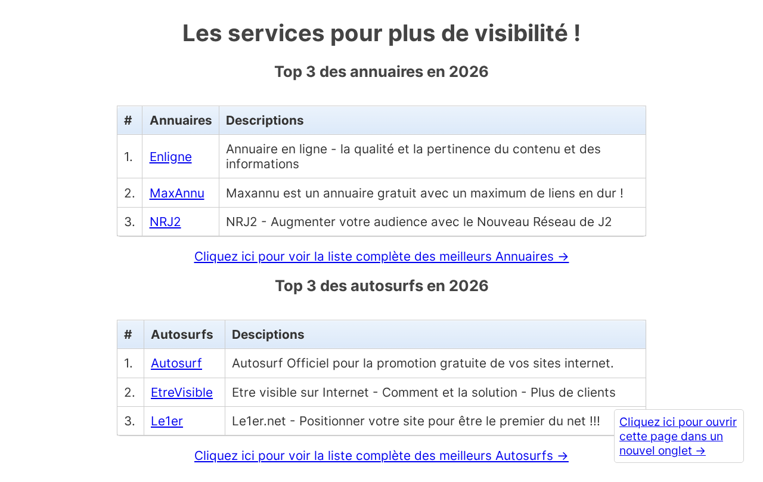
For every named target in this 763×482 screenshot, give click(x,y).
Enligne (171, 156)
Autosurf (176, 363)
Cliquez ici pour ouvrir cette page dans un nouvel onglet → (678, 436)
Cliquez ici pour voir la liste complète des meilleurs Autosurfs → (381, 455)
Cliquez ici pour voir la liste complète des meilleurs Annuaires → (381, 256)
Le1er (167, 420)
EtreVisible (182, 392)
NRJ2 (165, 221)
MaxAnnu (177, 193)
